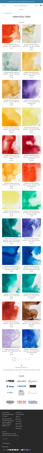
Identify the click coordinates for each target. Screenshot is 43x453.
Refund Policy (18, 423)
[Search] (4, 5)
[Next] (28, 359)
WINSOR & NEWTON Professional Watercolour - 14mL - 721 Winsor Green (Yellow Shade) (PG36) (31, 212)
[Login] (38, 5)
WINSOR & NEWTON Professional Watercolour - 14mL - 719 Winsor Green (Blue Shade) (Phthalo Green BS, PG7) (11, 240)
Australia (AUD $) (6, 443)
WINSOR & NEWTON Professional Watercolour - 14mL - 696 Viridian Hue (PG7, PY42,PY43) (31, 295)
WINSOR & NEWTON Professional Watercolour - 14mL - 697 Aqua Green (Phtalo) (11, 295)
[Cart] (40, 5)
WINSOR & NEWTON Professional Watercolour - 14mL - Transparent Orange (11, 45)
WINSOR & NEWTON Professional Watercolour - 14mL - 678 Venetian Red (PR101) (11, 323)
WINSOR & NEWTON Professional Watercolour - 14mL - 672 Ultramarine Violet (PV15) (11, 351)
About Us (18, 416)
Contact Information (20, 414)
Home (3, 13)
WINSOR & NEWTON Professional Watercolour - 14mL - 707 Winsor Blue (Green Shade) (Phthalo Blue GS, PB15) (31, 268)
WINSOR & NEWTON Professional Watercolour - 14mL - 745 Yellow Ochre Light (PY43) (31, 74)
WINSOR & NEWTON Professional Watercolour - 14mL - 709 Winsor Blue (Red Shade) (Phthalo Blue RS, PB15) (11, 268)
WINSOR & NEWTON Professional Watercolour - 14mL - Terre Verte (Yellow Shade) (31, 46)
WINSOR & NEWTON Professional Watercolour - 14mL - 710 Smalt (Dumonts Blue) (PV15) (31, 240)
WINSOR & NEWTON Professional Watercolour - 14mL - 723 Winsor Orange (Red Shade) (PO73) (31, 185)
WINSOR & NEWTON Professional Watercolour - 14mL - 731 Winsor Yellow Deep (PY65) (11, 129)
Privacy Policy (18, 421)
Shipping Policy (19, 426)
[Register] (17, 438)
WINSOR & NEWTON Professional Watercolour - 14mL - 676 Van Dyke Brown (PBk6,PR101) (31, 323)
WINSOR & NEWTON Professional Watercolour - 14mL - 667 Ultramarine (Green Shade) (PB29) (32, 351)
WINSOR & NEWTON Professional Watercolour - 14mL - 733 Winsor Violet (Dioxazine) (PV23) (31, 101)
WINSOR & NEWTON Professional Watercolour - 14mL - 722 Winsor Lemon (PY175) (11, 212)
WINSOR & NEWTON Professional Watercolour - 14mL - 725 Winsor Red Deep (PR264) (31, 157)
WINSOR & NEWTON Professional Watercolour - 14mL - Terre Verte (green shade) (11, 74)
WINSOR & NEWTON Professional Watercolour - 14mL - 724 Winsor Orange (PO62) (11, 185)
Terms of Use (18, 419)
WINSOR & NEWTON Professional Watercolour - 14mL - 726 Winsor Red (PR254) (11, 157)
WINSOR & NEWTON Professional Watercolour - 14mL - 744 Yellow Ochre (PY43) (11, 101)
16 (25, 359)
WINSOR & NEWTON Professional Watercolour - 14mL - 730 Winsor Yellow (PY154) (31, 129)
